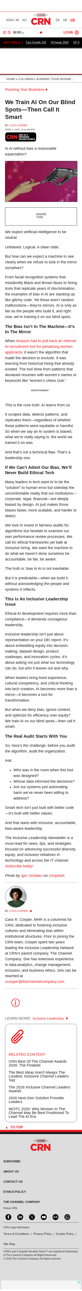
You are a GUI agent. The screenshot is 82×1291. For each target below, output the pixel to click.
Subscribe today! (19, 866)
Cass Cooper (18, 125)
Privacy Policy (42, 1233)
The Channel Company (21, 1202)
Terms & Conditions (16, 1233)
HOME (10, 79)
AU (24, 20)
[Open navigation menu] (7, 32)
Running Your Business (24, 89)
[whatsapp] (66, 1216)
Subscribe (11, 1161)
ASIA (9, 20)
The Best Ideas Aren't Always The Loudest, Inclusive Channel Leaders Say (39, 1076)
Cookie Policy (65, 1233)
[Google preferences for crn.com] (21, 137)
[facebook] (8, 1216)
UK (65, 20)
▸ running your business (54, 79)
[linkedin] (19, 1216)
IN (17, 20)
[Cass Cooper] (15, 906)
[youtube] (43, 1216)
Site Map (9, 1244)
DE (58, 20)
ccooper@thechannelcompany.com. (35, 981)
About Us (11, 1171)
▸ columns (24, 79)
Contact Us (12, 1181)
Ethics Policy (14, 1191)
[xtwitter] (31, 1216)
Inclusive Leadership (49, 1018)
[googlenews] (55, 1216)
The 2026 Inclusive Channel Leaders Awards (39, 1089)
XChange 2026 (60, 42)
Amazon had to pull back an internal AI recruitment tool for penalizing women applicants (40, 346)
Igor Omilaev (31, 875)
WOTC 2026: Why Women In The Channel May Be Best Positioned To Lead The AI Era (39, 1113)
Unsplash (57, 875)
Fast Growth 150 (36, 42)
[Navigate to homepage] (41, 25)
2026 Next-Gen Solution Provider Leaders (36, 1100)
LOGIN (68, 32)
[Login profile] (76, 32)
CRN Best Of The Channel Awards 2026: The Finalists (38, 1063)
